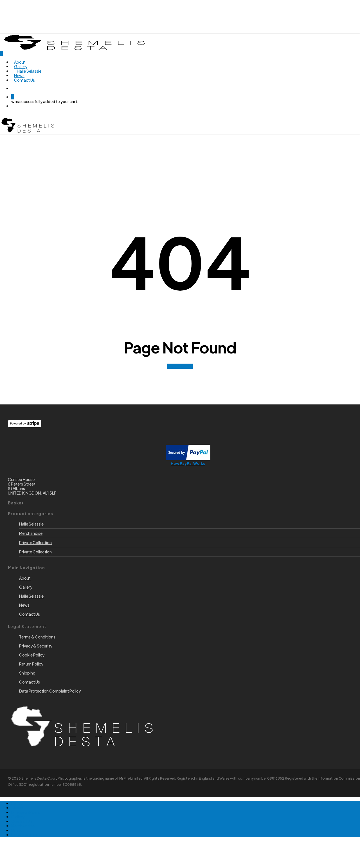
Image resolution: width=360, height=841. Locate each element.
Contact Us (21, 821)
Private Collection (35, 542)
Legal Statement (26, 834)
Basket (17, 830)
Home (16, 803)
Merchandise (30, 533)
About (17, 807)
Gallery (17, 816)
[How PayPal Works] (188, 458)
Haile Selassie (31, 523)
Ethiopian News (25, 812)
